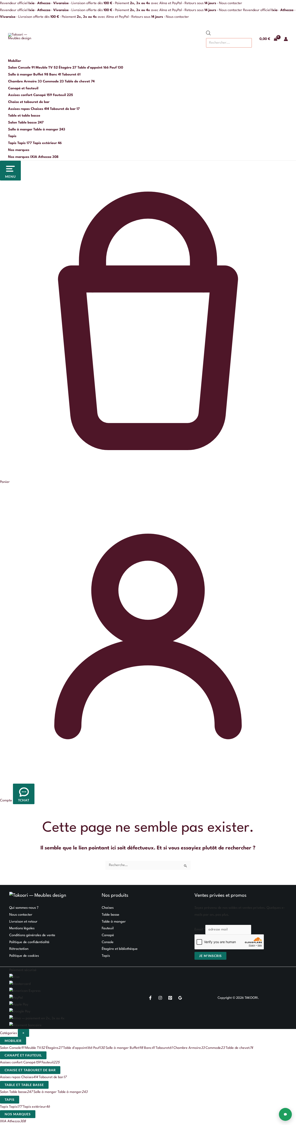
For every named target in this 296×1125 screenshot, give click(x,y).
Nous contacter (230, 3)
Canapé (108, 935)
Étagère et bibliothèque (120, 949)
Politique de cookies (24, 956)
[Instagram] (160, 998)
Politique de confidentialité (29, 942)
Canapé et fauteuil (23, 88)
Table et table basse (24, 115)
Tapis (12, 136)
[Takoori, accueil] (21, 39)
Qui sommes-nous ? (23, 908)
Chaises (108, 908)
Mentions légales (21, 928)
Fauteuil (108, 928)
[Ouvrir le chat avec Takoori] (285, 1114)
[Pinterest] (170, 998)
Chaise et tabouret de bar (28, 102)
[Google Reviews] (180, 998)
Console (108, 942)
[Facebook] (150, 998)
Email (199, 929)
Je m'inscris (210, 956)
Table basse (110, 915)
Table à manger (114, 921)
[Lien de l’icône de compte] (286, 39)
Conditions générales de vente (32, 935)
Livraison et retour (23, 921)
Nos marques (18, 150)
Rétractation (18, 949)
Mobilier (14, 61)
